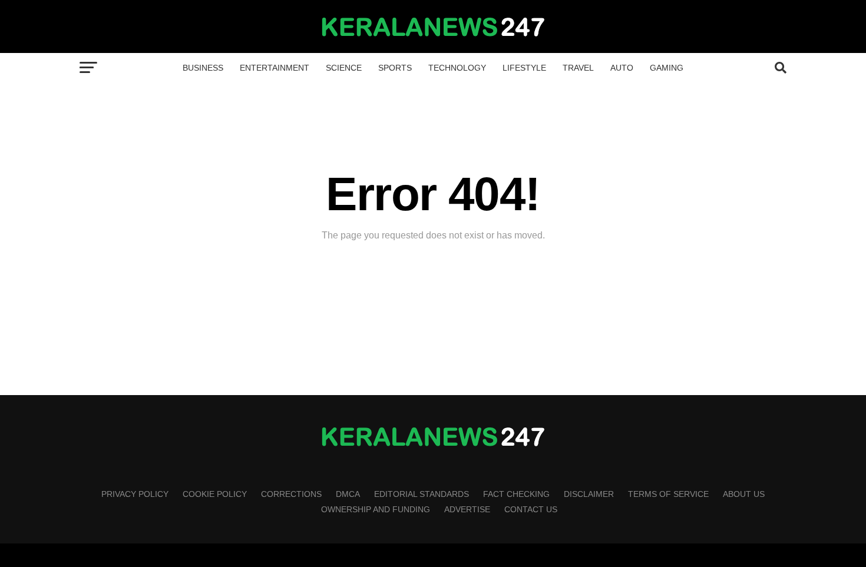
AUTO (621, 67)
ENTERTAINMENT (274, 67)
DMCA (348, 494)
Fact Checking (516, 494)
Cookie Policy (215, 494)
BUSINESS (203, 67)
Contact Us (530, 509)
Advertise (467, 509)
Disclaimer (589, 494)
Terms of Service (668, 494)
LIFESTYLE (524, 67)
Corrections (291, 494)
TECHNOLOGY (457, 67)
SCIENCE (344, 67)
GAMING (666, 67)
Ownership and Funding (375, 509)
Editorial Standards (421, 494)
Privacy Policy (134, 494)
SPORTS (395, 67)
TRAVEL (578, 67)
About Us (744, 494)
